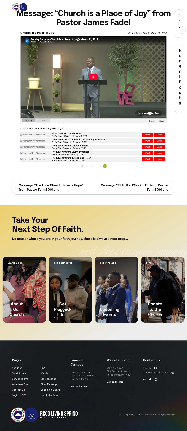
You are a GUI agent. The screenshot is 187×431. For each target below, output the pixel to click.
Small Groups (19, 373)
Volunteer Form (20, 384)
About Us (17, 368)
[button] (173, 7)
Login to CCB (19, 395)
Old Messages (48, 379)
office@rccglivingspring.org (158, 372)
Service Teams (20, 379)
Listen (43, 120)
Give (43, 368)
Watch (29, 120)
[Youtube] (144, 379)
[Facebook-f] (164, 7)
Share (161, 121)
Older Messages (50, 384)
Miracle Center (143, 415)
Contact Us (18, 390)
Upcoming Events (50, 390)
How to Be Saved (50, 395)
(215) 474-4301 (150, 368)
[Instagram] (168, 7)
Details (151, 121)
